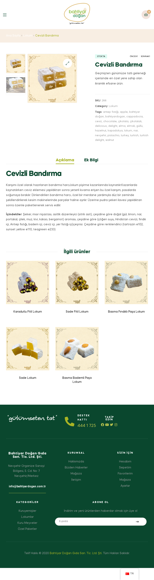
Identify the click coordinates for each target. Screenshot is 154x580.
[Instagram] (116, 424)
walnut (109, 140)
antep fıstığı (111, 112)
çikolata (123, 121)
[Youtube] (107, 424)
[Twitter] (111, 424)
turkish (134, 135)
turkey (125, 135)
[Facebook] (102, 424)
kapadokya (115, 130)
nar (136, 130)
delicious (101, 126)
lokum (128, 130)
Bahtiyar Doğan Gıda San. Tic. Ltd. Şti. (76, 553)
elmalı (131, 126)
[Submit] (137, 522)
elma (122, 126)
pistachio (113, 135)
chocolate (110, 121)
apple (124, 112)
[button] (67, 63)
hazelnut (100, 130)
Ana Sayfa (13, 35)
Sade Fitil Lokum (77, 311)
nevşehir (100, 135)
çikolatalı (136, 121)
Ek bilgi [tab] (91, 160)
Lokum (27, 35)
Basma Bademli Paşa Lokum (77, 380)
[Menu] (7, 14)
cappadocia (134, 116)
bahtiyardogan (115, 116)
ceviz (98, 121)
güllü (139, 126)
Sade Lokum (27, 378)
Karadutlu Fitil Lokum (27, 311)
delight (112, 126)
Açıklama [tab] (65, 160)
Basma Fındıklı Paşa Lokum (126, 311)
